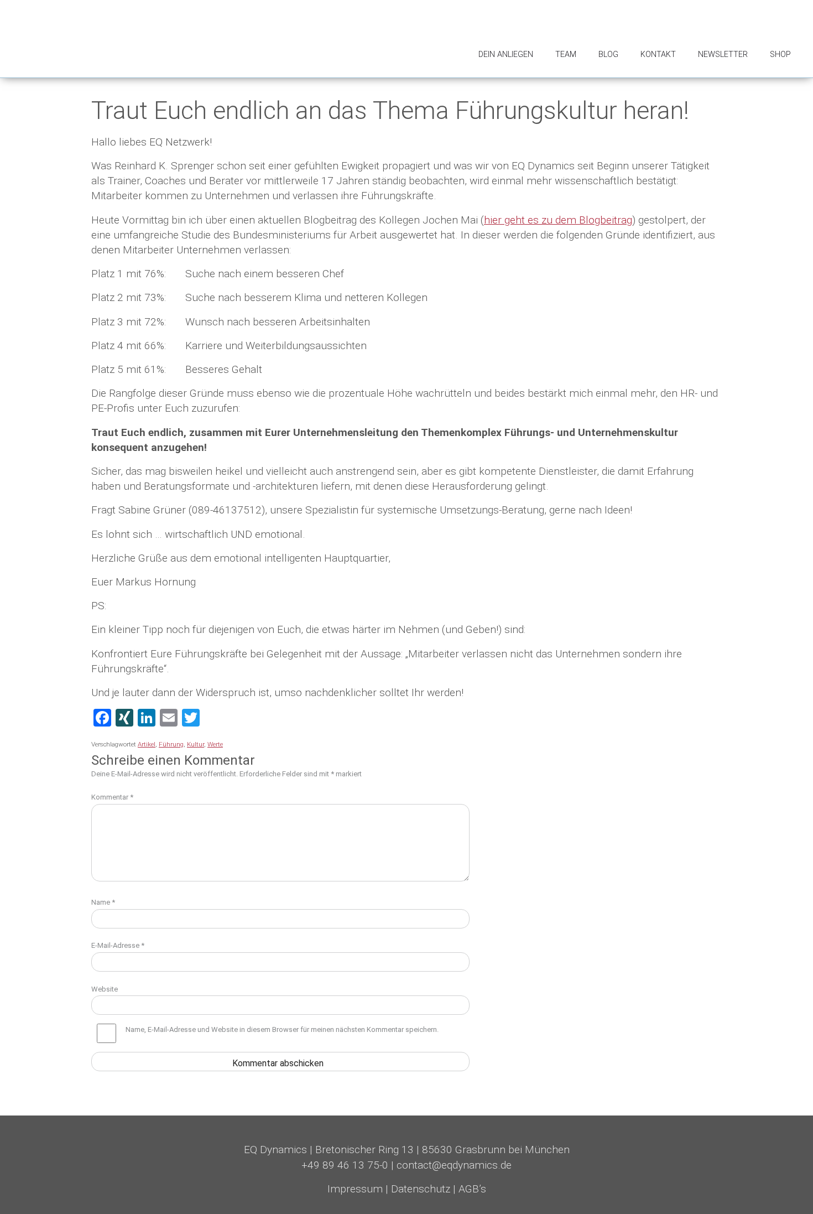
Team (565, 54)
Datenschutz (420, 1188)
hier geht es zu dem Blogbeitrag (558, 220)
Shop (780, 54)
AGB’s (472, 1188)
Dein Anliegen (505, 54)
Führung (171, 744)
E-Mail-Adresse (117, 945)
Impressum (355, 1188)
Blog (608, 54)
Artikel (146, 744)
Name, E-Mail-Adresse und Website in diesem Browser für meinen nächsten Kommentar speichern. (282, 1029)
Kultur (195, 744)
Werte (215, 744)
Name (103, 902)
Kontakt (658, 54)
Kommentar (112, 797)
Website (104, 989)
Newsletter (723, 54)
